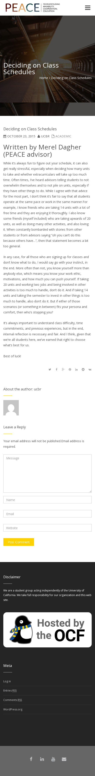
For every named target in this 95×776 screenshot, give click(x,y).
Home (43, 78)
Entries (10, 690)
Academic (63, 136)
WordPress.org (12, 709)
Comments (12, 700)
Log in (7, 681)
